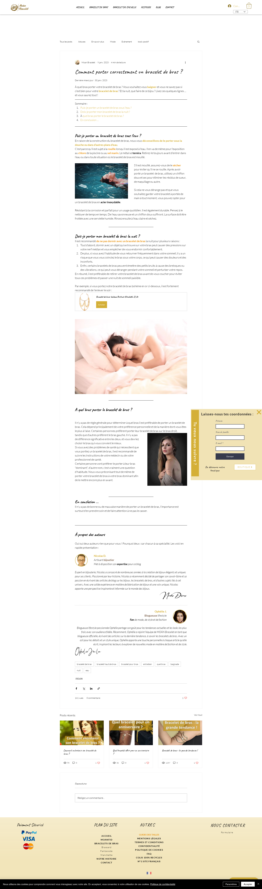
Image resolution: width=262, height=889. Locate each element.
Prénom (219, 421)
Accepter (248, 884)
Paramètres (231, 884)
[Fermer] (258, 884)
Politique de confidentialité (162, 884)
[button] (259, 412)
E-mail (219, 443)
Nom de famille (222, 432)
